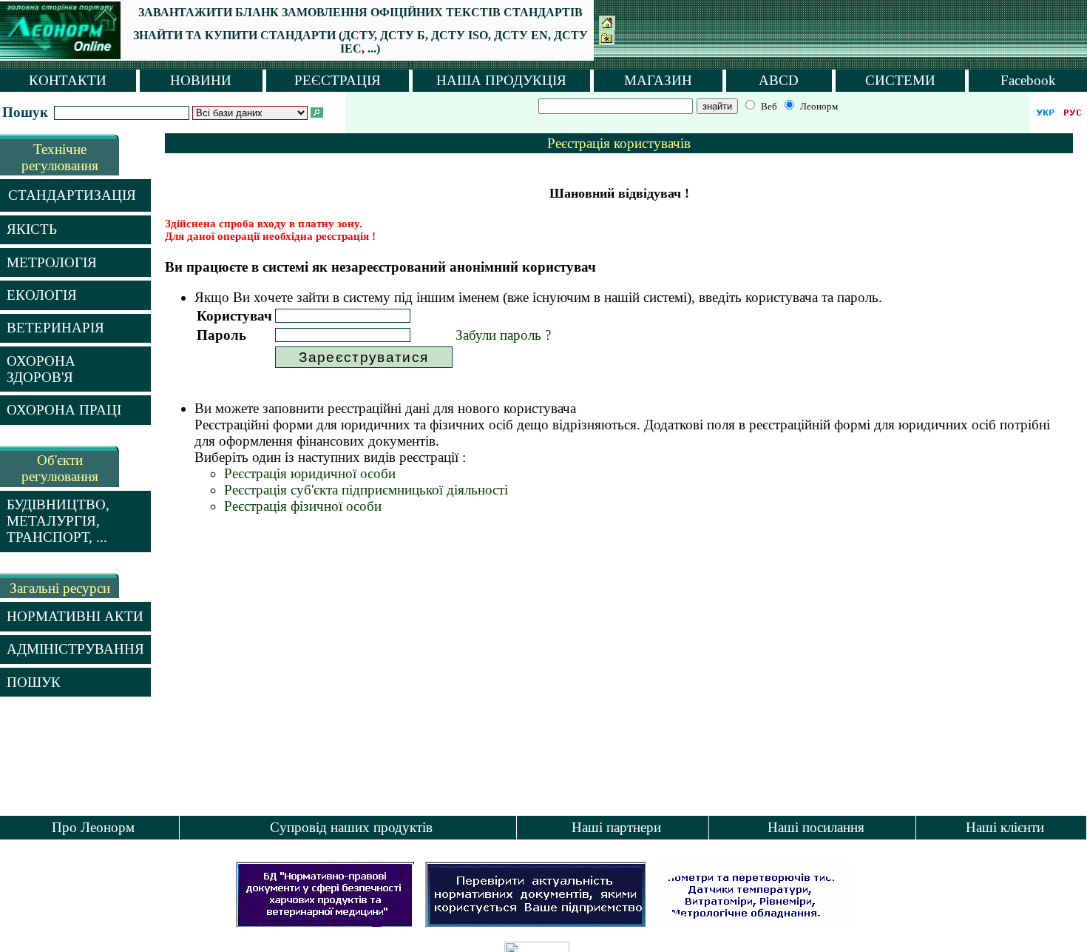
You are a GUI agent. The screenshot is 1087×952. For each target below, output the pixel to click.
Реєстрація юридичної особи (310, 473)
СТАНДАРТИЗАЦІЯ (72, 195)
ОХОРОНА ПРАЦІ (64, 410)
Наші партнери (616, 827)
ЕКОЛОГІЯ (42, 295)
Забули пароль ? (503, 335)
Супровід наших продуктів (351, 827)
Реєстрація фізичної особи (303, 506)
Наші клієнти (1005, 827)
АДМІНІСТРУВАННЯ (75, 649)
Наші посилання (816, 827)
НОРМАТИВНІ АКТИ (75, 616)
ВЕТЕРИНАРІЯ (55, 327)
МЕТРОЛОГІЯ (52, 262)
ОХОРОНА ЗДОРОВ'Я (41, 369)
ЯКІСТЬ (32, 229)
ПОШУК (34, 682)
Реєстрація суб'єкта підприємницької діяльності (366, 489)
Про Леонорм (93, 827)
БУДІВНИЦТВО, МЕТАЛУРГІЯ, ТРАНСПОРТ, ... (58, 521)
